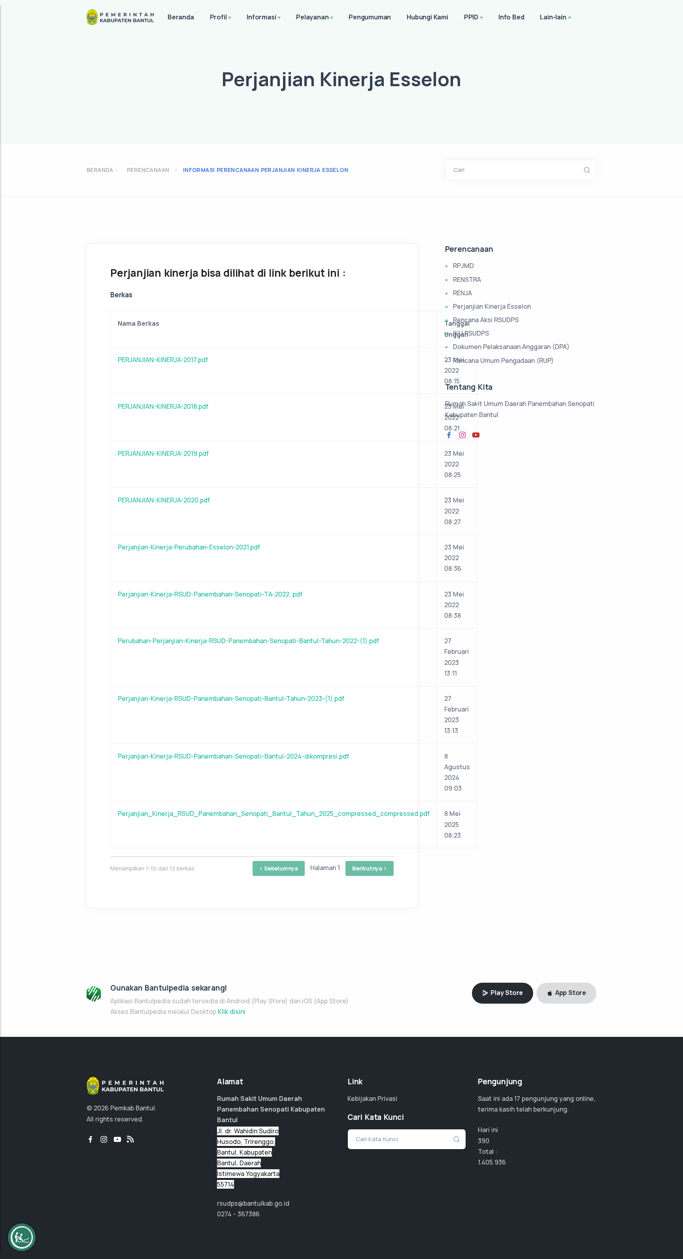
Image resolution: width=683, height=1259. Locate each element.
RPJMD (463, 265)
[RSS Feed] (130, 1140)
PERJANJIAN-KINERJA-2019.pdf (163, 453)
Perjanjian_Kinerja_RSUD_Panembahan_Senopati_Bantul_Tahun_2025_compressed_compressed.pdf (274, 813)
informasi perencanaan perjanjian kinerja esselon (265, 170)
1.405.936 (492, 1162)
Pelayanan (312, 17)
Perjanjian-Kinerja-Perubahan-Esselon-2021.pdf (189, 547)
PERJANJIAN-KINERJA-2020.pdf (164, 500)
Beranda (181, 17)
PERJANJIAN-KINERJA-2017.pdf (163, 359)
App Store (570, 992)
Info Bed (511, 17)
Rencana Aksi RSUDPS (486, 319)
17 (517, 1098)
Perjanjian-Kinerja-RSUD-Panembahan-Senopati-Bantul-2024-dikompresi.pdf (233, 756)
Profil (218, 17)
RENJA (462, 293)
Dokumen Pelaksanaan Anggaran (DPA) (511, 346)
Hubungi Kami (427, 17)
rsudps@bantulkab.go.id (253, 1203)
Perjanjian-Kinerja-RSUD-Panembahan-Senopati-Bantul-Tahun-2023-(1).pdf (231, 698)
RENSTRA (467, 279)
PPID (471, 17)
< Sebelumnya (278, 868)
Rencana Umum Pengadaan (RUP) (503, 360)
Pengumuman (370, 17)
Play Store (506, 992)
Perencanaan (148, 170)
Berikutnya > (369, 868)
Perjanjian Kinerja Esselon (492, 306)
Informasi (261, 17)
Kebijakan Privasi (372, 1098)
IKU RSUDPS (471, 333)
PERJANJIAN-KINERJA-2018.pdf (163, 406)
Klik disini (231, 1011)
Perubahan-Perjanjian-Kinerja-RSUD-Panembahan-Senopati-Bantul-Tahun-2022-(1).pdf (248, 640)
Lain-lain (553, 17)
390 (483, 1140)
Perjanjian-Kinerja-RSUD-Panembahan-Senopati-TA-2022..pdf (210, 594)
